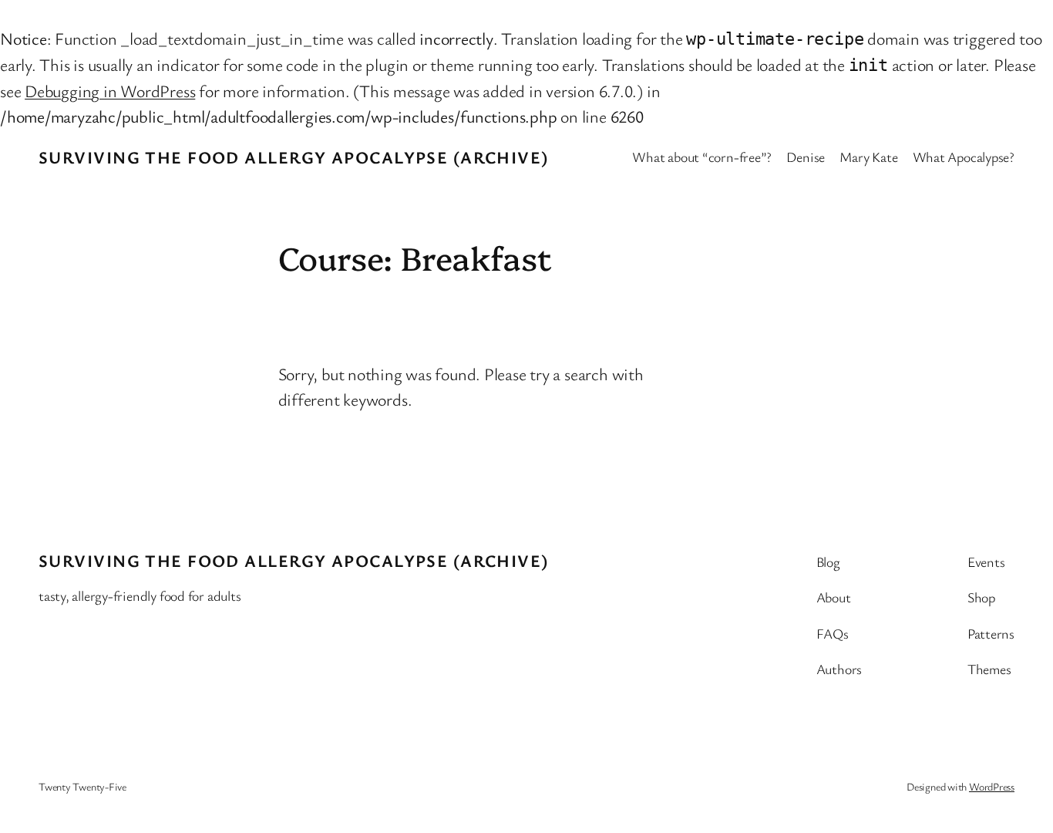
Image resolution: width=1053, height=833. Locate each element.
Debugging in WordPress (110, 90)
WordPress (991, 786)
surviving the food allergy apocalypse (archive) (294, 157)
